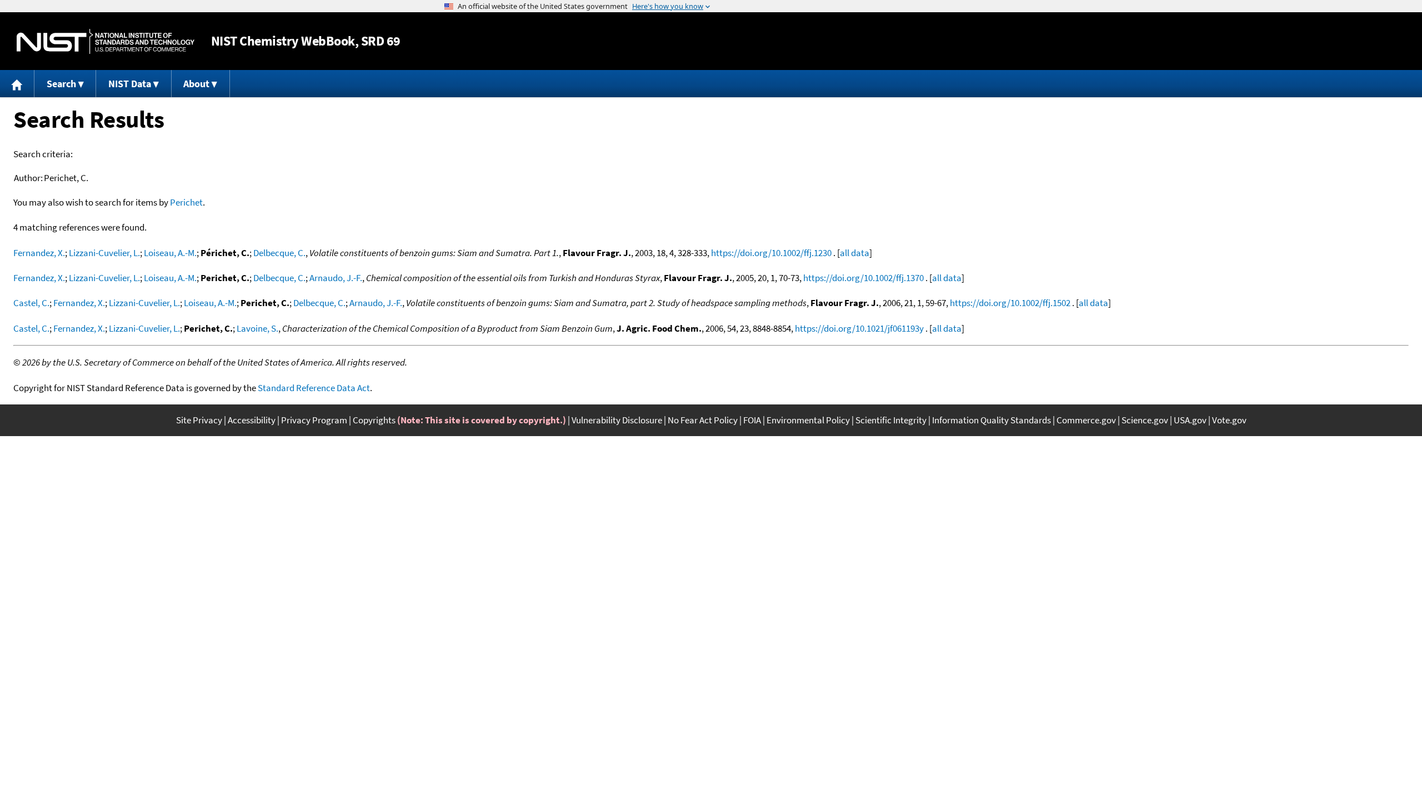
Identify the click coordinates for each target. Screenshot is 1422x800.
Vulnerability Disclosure (617, 420)
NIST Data (129, 83)
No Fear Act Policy (703, 420)
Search (61, 83)
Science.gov (1144, 420)
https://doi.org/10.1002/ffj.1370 (863, 278)
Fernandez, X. (39, 253)
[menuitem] (17, 83)
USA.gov (1190, 420)
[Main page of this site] (17, 83)
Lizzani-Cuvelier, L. (104, 253)
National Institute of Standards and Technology (105, 41)
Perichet (186, 202)
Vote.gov (1229, 420)
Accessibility (252, 420)
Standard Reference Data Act (314, 388)
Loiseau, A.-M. (170, 253)
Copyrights (374, 420)
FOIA (752, 420)
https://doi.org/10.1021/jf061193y (859, 328)
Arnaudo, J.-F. (335, 278)
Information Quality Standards (991, 420)
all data (854, 253)
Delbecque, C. (279, 253)
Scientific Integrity (891, 420)
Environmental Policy (808, 420)
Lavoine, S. (257, 328)
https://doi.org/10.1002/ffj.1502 (1010, 303)
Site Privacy (199, 420)
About (196, 83)
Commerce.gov (1086, 420)
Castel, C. (31, 303)
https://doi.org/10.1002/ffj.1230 (771, 253)
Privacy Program (314, 420)
